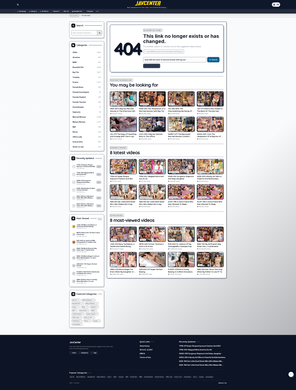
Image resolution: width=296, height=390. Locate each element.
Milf (127, 377)
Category (34, 11)
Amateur (121, 377)
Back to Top (223, 383)
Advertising (144, 346)
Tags (95, 352)
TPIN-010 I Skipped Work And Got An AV (195, 350)
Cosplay (201, 377)
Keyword (56, 11)
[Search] (99, 32)
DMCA (142, 354)
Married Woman (81, 377)
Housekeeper (209, 377)
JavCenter (75, 15)
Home (74, 352)
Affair (115, 377)
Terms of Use (145, 357)
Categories (84, 352)
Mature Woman (101, 377)
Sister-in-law (178, 377)
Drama (109, 377)
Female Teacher (159, 377)
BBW (140, 377)
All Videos (45, 11)
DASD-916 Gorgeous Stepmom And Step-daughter (200, 354)
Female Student (148, 377)
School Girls (133, 377)
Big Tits (66, 11)
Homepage (22, 11)
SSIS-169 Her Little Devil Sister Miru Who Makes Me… (201, 361)
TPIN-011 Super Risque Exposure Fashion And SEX (200, 346)
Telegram (90, 11)
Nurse (195, 377)
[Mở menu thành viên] (276, 4)
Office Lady (169, 377)
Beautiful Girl (78, 11)
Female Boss (187, 377)
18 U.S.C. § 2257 (146, 350)
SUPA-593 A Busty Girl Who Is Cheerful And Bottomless (202, 357)
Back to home (153, 66)
